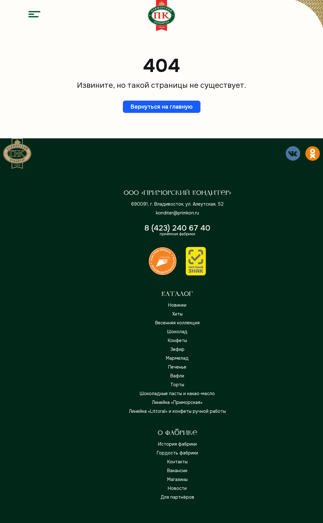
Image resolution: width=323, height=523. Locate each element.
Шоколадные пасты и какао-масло (177, 393)
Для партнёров (177, 497)
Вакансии (177, 470)
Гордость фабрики (177, 453)
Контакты (177, 462)
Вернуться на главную (162, 106)
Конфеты (177, 340)
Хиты (177, 314)
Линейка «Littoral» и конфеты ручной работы (177, 411)
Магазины (177, 479)
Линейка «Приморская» (177, 402)
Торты (177, 385)
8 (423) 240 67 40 (177, 228)
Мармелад (177, 358)
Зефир (177, 349)
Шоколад (177, 331)
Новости (177, 488)
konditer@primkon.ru (177, 213)
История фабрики (177, 444)
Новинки (177, 305)
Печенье (177, 367)
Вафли (177, 376)
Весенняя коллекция (177, 323)
